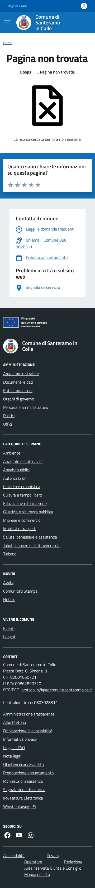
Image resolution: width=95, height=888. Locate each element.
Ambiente (11, 453)
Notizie (9, 599)
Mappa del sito (37, 874)
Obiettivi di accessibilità (23, 764)
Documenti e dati (18, 382)
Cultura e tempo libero (22, 495)
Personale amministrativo (25, 407)
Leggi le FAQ (14, 747)
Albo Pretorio (14, 722)
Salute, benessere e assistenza (30, 537)
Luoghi (9, 637)
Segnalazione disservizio (24, 789)
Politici (9, 415)
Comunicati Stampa (20, 591)
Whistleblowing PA (19, 806)
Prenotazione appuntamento (28, 773)
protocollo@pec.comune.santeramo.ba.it (56, 690)
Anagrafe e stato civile (22, 461)
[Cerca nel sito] (80, 22)
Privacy (53, 855)
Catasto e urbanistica (21, 486)
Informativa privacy (20, 739)
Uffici (7, 424)
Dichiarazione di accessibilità (27, 731)
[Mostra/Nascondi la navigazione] (7, 23)
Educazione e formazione (25, 503)
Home (7, 43)
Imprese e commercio (21, 520)
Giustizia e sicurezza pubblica (28, 512)
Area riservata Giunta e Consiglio (52, 868)
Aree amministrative (21, 373)
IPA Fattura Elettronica (23, 798)
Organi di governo (18, 399)
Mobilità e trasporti (19, 528)
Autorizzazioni (15, 478)
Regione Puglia (17, 6)
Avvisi (8, 582)
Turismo (9, 554)
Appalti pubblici (16, 470)
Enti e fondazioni (17, 390)
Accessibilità (14, 855)
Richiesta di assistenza (23, 781)
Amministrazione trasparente (28, 714)
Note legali (12, 756)
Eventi (9, 628)
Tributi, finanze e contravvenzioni (31, 545)
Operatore (33, 862)
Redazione (73, 862)
